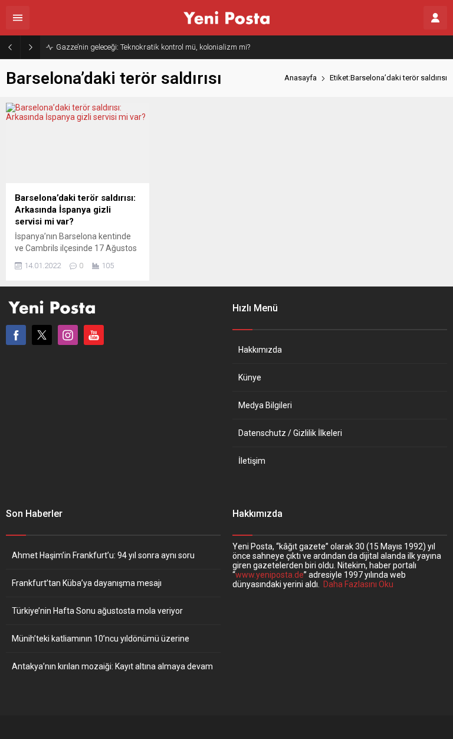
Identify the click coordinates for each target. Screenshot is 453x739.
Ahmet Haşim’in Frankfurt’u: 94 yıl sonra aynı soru (103, 555)
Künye (249, 377)
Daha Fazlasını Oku (358, 584)
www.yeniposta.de (269, 575)
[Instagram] (68, 335)
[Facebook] (16, 335)
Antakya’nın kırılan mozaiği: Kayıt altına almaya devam (112, 666)
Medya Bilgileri (265, 405)
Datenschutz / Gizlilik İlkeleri (290, 433)
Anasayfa (300, 77)
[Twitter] (42, 335)
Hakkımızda (260, 349)
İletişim (251, 460)
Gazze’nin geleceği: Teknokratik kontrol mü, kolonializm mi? (153, 47)
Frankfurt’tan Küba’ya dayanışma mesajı (87, 583)
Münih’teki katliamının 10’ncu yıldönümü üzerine (100, 638)
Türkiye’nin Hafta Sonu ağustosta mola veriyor (97, 611)
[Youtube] (94, 335)
